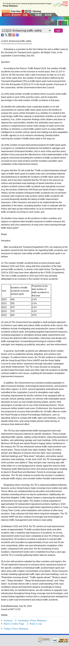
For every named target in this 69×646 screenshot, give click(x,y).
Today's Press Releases (16, 628)
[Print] (17, 34)
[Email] (10, 34)
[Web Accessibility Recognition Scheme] (44, 640)
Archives (8, 620)
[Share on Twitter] (6, 34)
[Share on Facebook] (2, 34)
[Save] (13, 34)
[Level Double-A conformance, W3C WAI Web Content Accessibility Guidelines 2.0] (60, 640)
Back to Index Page (14, 623)
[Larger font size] (26, 11)
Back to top (36, 623)
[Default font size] (23, 11)
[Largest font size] (29, 11)
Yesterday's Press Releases (32, 620)
